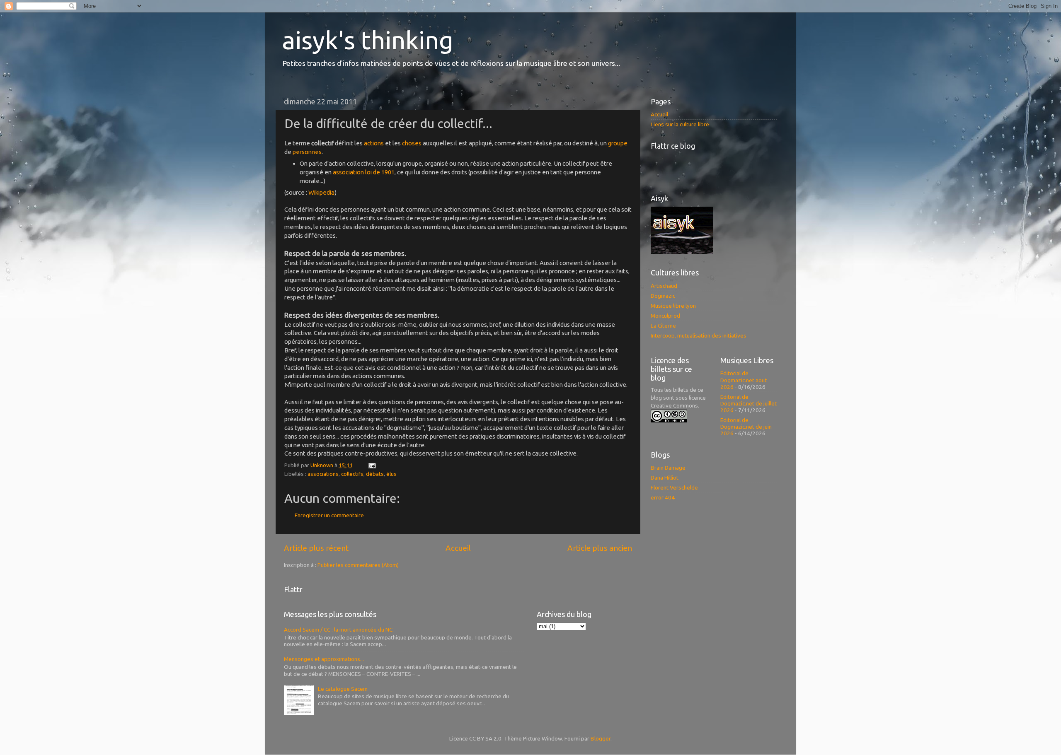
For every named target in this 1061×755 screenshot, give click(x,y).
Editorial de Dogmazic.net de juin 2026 (746, 427)
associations (323, 473)
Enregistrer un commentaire (329, 515)
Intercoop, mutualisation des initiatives (698, 335)
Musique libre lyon (673, 305)
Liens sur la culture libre (680, 124)
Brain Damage (668, 467)
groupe (617, 143)
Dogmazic (663, 295)
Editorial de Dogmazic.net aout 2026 (743, 380)
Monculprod (665, 315)
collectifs (352, 473)
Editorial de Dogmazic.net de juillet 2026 (748, 403)
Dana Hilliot (664, 477)
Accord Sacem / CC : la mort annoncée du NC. (339, 629)
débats (375, 473)
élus (391, 473)
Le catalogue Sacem (343, 688)
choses (411, 143)
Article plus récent (316, 547)
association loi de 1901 (364, 172)
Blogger (600, 738)
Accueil (458, 547)
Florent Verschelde (674, 487)
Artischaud (664, 285)
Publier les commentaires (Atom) (358, 565)
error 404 (663, 497)
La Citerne (663, 325)
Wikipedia (321, 192)
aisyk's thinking (367, 40)
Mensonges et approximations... (324, 659)
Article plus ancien (599, 547)
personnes (307, 151)
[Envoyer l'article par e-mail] (371, 465)
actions (374, 143)
